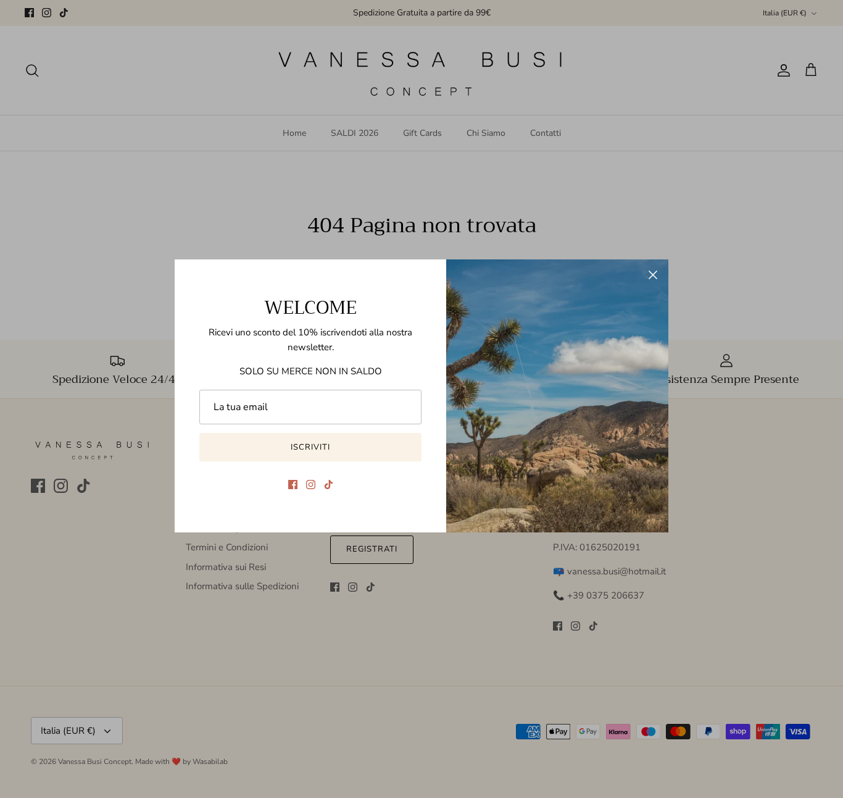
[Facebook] (292, 484)
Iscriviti (310, 447)
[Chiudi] (653, 274)
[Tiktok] (328, 484)
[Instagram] (310, 484)
